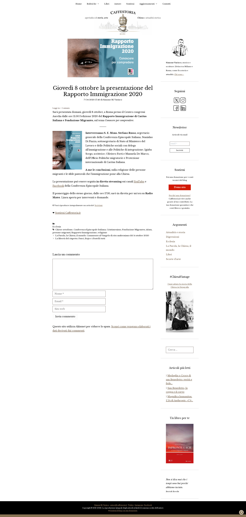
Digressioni (172, 237)
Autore (117, 4)
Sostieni (130, 4)
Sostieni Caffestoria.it (68, 212)
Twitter (131, 505)
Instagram (139, 505)
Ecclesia (57, 226)
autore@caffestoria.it (118, 505)
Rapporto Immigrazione (84, 232)
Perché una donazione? (180, 195)
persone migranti (61, 232)
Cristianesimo (114, 229)
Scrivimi (98, 205)
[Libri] (179, 48)
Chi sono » (179, 74)
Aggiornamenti (147, 4)
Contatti (166, 4)
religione (102, 232)
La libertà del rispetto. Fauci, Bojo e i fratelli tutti (80, 238)
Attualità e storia (175, 232)
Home (79, 4)
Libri (106, 4)
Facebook (58, 185)
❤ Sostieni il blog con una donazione (122, 511)
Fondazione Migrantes (133, 229)
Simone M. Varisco (101, 505)
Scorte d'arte (173, 259)
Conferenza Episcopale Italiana (90, 229)
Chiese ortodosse (64, 229)
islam (149, 229)
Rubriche (91, 4)
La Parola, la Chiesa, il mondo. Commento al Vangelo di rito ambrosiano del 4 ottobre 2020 (102, 235)
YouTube (139, 181)
